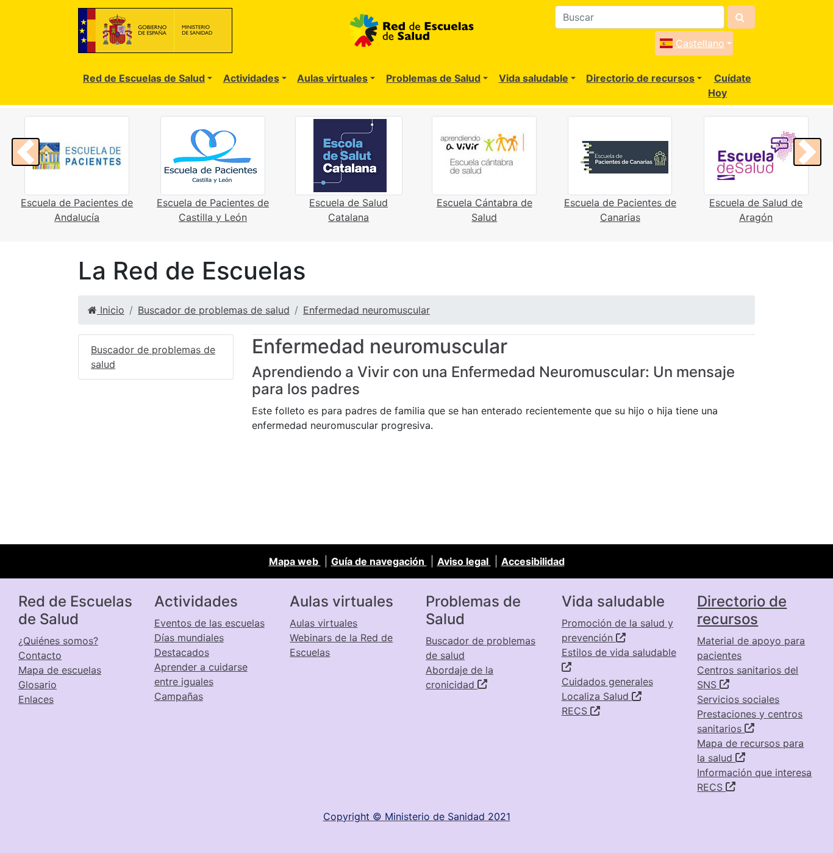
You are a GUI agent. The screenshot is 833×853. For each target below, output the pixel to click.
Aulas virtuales (332, 78)
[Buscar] (741, 17)
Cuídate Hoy (729, 85)
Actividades (251, 78)
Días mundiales (189, 638)
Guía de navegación (379, 561)
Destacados (181, 652)
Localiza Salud (597, 696)
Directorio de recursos (640, 78)
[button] (25, 152)
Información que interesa (754, 772)
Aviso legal (464, 561)
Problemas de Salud (433, 78)
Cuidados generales (607, 681)
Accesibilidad (533, 561)
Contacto (40, 655)
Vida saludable (533, 78)
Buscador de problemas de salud (214, 310)
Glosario (37, 684)
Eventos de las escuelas (209, 623)
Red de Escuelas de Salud (144, 78)
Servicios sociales (738, 699)
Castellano (698, 43)
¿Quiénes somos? (58, 641)
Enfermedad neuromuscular (366, 310)
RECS (576, 711)
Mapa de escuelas (59, 670)
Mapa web (295, 561)
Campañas (178, 696)
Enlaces (36, 699)
